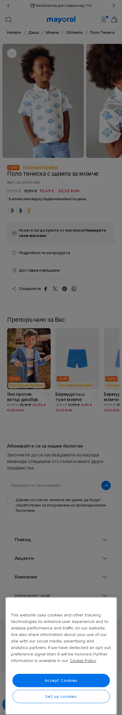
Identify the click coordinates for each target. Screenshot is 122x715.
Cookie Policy (83, 660)
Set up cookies (61, 696)
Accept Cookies (61, 680)
